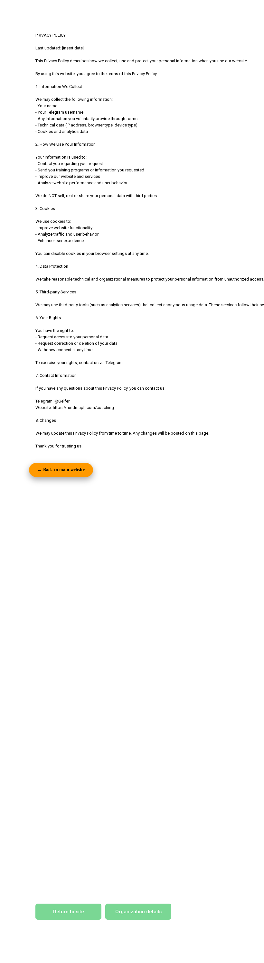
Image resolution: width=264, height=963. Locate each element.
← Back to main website (61, 469)
